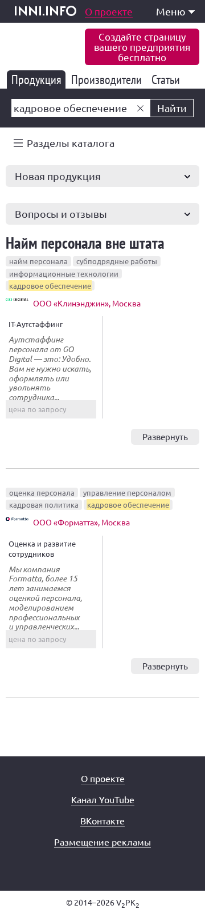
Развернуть (165, 436)
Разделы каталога (70, 143)
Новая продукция (58, 176)
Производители (108, 79)
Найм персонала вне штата (85, 242)
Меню (171, 11)
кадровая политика (44, 504)
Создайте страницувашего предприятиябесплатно (142, 46)
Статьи (167, 79)
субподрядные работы (116, 261)
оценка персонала (42, 492)
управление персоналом (127, 492)
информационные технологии (63, 273)
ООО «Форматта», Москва (81, 522)
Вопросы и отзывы (61, 214)
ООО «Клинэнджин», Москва (87, 303)
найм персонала (38, 261)
